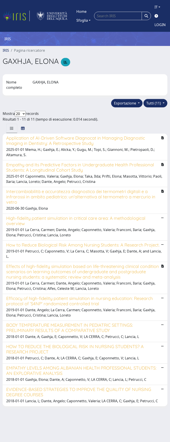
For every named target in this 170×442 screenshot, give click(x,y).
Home (81, 11)
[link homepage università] (52, 16)
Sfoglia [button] (82, 20)
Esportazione (125, 103)
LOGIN (160, 24)
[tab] (11, 128)
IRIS (6, 50)
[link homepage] (16, 16)
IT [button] (156, 7)
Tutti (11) (154, 103)
